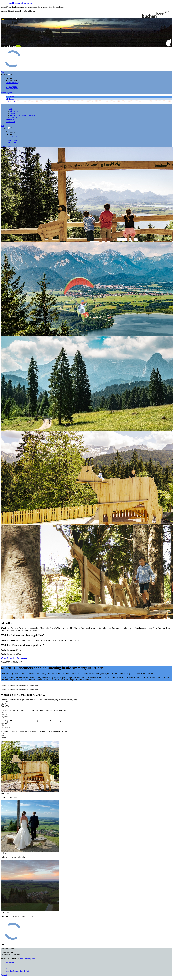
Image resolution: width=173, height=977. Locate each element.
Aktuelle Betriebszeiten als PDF (17, 971)
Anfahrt (8, 969)
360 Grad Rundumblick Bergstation (19, 3)
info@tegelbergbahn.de (28, 959)
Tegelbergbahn (11, 87)
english (9, 93)
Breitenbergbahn (12, 89)
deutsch (4, 93)
